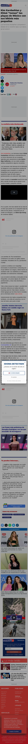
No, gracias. (14, 377)
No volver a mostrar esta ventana (14, 380)
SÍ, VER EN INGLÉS (14, 373)
